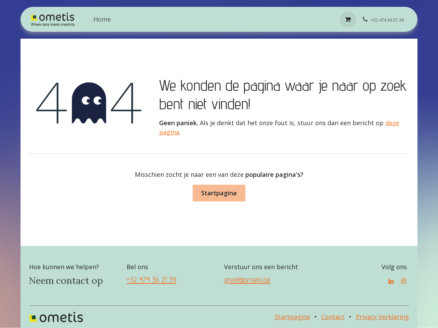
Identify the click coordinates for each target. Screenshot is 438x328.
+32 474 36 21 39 (151, 279)
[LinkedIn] (391, 281)
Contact (333, 317)
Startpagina (219, 193)
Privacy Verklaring (382, 317)
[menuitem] (102, 19)
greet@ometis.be (247, 279)
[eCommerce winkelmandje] (348, 19)
